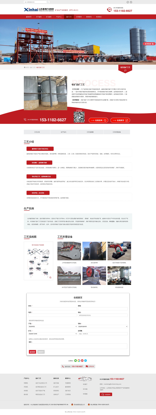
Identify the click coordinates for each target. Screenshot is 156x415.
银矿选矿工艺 (110, 89)
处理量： (80, 331)
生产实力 (63, 132)
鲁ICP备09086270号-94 (61, 404)
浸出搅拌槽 (94, 263)
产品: (30, 323)
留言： (31, 342)
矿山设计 (56, 387)
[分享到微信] (75, 360)
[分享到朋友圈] (79, 360)
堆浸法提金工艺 (40, 394)
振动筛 (26, 394)
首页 (27, 67)
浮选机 (26, 387)
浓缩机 (26, 390)
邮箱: (79, 306)
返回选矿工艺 (125, 67)
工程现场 (68, 394)
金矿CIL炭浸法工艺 (41, 383)
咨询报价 (148, 44)
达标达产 (56, 394)
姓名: (30, 306)
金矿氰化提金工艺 (41, 387)
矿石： (30, 331)
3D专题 (85, 389)
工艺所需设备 (117, 132)
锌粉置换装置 (119, 287)
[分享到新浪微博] (82, 360)
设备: (80, 323)
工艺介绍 (37, 132)
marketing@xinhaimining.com (112, 384)
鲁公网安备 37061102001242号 (100, 404)
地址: (79, 312)
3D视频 (85, 394)
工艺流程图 (90, 132)
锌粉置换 (112, 221)
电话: (30, 312)
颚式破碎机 (94, 287)
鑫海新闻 (68, 387)
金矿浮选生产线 (40, 390)
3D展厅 (85, 384)
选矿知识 (68, 390)
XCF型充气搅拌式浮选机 (69, 287)
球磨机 (26, 383)
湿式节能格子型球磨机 (119, 263)
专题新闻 (68, 383)
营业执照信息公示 (79, 404)
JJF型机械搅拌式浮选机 (69, 263)
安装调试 (56, 390)
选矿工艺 (32, 67)
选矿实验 (56, 383)
